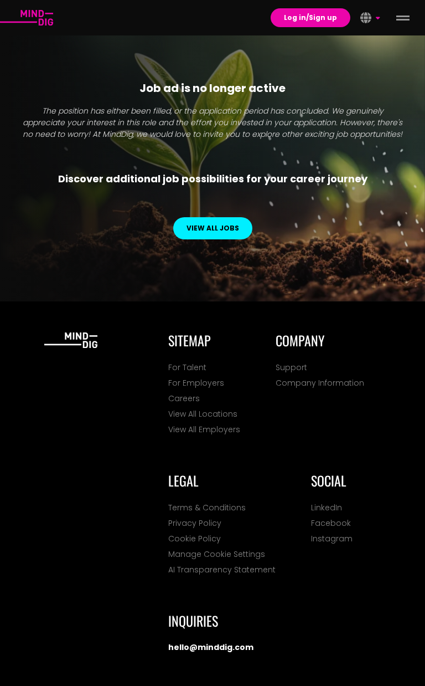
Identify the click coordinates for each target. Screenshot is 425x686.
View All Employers (204, 429)
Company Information (320, 382)
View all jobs (212, 228)
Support (291, 367)
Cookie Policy (194, 538)
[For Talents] (26, 17)
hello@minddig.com (210, 647)
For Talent (187, 367)
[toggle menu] (403, 18)
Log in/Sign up (310, 17)
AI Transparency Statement (222, 569)
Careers (184, 398)
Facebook (331, 523)
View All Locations (202, 413)
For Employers (196, 382)
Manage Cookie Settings (216, 554)
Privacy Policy (194, 523)
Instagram (332, 538)
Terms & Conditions (207, 507)
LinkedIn (326, 507)
